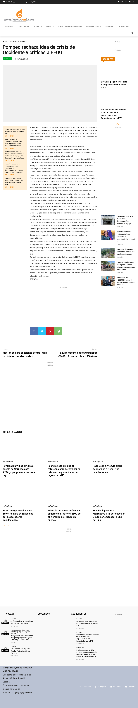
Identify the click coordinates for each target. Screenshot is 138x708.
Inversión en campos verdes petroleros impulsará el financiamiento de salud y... (126, 236)
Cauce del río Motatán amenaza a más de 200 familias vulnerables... (125, 251)
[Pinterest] (50, 331)
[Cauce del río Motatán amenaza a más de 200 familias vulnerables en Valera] (108, 253)
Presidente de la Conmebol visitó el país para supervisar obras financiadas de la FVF (87, 638)
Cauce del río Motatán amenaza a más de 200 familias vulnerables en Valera (14, 181)
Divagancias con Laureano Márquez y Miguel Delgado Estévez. (20, 631)
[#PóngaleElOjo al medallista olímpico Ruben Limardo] (6, 621)
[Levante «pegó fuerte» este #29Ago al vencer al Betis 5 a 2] (118, 75)
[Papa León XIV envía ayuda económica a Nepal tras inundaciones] (114, 451)
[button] (132, 33)
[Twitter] (126, 2)
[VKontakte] (110, 687)
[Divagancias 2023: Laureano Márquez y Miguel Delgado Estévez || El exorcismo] (6, 632)
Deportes (79, 618)
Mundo (24, 41)
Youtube (132, 687)
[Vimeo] (129, 2)
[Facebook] (118, 2)
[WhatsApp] (58, 331)
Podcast (13, 618)
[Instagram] (122, 2)
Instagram (102, 687)
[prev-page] (4, 526)
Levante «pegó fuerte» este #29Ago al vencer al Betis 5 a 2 (15, 131)
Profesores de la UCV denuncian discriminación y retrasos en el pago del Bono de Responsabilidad (14, 155)
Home (5, 41)
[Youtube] (133, 2)
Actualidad (14, 41)
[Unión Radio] (19, 15)
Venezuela (80, 647)
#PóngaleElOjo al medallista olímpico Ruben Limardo (22, 622)
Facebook (87, 687)
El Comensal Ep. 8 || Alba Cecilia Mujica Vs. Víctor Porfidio (20, 651)
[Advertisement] (63, 308)
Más (117, 124)
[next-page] (8, 526)
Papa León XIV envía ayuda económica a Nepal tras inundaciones (107, 469)
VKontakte (117, 687)
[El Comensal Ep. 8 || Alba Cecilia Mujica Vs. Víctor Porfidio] (6, 648)
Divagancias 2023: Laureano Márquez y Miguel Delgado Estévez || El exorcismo (22, 638)
